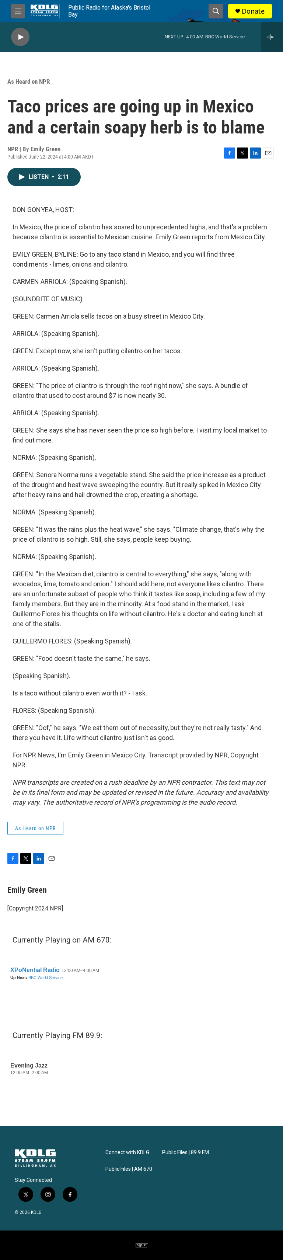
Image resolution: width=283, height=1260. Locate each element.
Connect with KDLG (127, 1152)
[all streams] (272, 37)
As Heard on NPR (28, 81)
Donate (253, 11)
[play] (20, 37)
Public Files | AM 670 (128, 1169)
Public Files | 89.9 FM (185, 1152)
